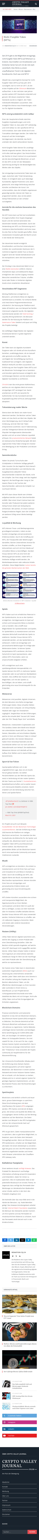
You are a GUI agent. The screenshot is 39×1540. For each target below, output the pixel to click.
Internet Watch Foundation (17, 1208)
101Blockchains (19, 603)
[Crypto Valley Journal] (20, 3)
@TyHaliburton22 (12, 801)
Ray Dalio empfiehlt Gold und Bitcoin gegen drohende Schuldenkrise (22, 1386)
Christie (5, 384)
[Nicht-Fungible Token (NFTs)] (19, 24)
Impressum (6, 1505)
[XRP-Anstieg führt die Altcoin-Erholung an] (6, 1395)
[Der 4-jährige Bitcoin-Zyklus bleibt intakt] (19, 1359)
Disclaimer (6, 1514)
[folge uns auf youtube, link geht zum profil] (19, 1436)
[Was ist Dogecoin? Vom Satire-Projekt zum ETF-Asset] (19, 1304)
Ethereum (22, 88)
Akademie (5, 1482)
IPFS (23, 1106)
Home (15, 9)
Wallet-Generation (12, 269)
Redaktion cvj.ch (10, 46)
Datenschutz (6, 1510)
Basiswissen (28, 9)
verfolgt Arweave (25, 1168)
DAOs (25, 971)
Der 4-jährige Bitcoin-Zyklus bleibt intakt (18, 1371)
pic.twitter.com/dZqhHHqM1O (16, 807)
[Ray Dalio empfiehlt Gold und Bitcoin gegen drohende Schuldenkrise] (6, 1383)
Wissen (21, 9)
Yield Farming (27, 314)
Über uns (5, 1496)
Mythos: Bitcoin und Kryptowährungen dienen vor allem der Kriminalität (20, 1345)
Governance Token (9, 322)
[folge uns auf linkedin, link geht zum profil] (19, 1429)
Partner (5, 1500)
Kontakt (5, 1487)
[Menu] (3, 3)
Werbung (5, 1491)
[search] (36, 3)
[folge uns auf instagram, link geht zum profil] (19, 1422)
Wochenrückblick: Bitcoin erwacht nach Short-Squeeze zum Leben (24, 1407)
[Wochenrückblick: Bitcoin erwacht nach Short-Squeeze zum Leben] (6, 1406)
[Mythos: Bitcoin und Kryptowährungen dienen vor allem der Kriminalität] (19, 1331)
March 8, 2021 (10, 815)
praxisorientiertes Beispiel (21, 438)
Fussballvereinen (30, 781)
